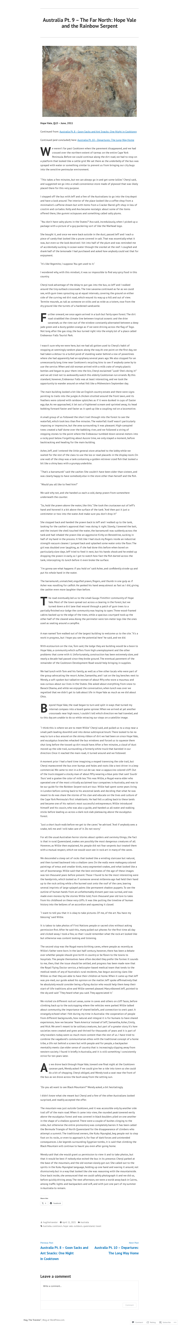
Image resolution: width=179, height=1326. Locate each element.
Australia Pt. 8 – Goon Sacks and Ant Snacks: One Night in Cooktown (98, 131)
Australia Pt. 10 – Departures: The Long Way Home (105, 140)
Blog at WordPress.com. (53, 1319)
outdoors (78, 1226)
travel (98, 1226)
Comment (129, 1305)
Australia (84, 1222)
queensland (88, 1226)
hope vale (68, 1226)
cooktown (57, 1226)
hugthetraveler (50, 1222)
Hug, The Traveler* (32, 1319)
